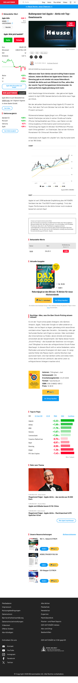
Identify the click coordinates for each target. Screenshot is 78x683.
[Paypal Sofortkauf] (50, 392)
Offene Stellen (7, 629)
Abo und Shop (46, 628)
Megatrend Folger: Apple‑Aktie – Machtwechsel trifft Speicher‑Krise (50, 514)
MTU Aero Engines (34, 453)
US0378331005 (6, 23)
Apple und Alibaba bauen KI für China (44, 506)
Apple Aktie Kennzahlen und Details (14, 86)
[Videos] (65, 2)
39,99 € (44, 549)
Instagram (11, 654)
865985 (4, 21)
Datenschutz (7, 614)
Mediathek (45, 607)
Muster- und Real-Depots (51, 621)
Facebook (11, 658)
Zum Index (7, 108)
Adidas (31, 425)
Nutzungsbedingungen (11, 610)
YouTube (10, 650)
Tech (32, 53)
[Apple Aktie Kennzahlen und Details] (14, 65)
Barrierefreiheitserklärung (12, 618)
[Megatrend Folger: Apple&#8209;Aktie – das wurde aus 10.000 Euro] (52, 479)
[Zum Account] (49, 2)
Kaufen (8, 40)
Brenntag (31, 446)
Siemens (31, 432)
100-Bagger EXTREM (48, 570)
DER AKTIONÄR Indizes (50, 625)
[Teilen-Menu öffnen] (31, 57)
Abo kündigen (7, 632)
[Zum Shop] (43, 2)
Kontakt (10, 646)
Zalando (31, 421)
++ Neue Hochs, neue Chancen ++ (39, 6)
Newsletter (45, 610)
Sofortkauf (47, 300)
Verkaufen (19, 40)
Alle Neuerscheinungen (69, 534)
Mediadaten (6, 603)
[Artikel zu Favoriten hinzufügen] (40, 57)
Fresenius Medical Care (36, 439)
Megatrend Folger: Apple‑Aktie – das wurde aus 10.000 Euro (51, 498)
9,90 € (44, 565)
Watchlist (8, 27)
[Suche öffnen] (23, 2)
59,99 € (44, 581)
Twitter (10, 662)
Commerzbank (33, 435)
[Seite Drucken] (35, 57)
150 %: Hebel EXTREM (48, 539)
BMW (30, 428)
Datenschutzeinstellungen (12, 621)
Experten (45, 614)
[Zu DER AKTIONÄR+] (57, 2)
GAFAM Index (6, 100)
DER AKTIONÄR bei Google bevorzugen (40, 69)
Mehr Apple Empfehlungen (66, 520)
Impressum (6, 607)
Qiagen (31, 450)
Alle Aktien (45, 603)
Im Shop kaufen (61, 300)
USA (37, 53)
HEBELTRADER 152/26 (49, 554)
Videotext (6, 625)
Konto (48, 307)
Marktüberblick (47, 618)
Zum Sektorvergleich (10, 131)
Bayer (30, 443)
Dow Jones (44, 53)
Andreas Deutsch (52, 63)
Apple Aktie (6, 18)
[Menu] (75, 2)
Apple (67, 190)
